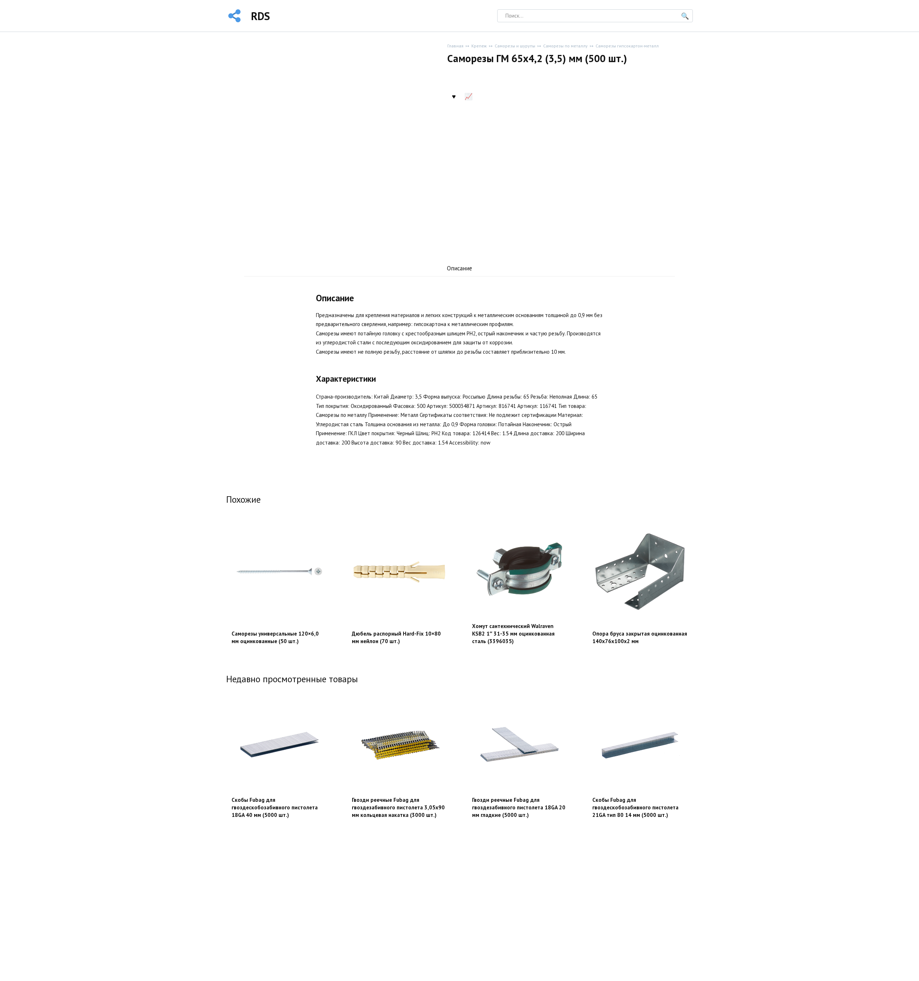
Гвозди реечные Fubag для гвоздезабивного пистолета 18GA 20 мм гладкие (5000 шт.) (518, 807)
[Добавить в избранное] (453, 95)
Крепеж (479, 45)
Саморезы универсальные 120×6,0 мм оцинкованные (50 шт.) (275, 637)
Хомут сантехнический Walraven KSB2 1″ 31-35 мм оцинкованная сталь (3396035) (513, 634)
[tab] (460, 268)
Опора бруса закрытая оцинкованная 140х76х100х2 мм (639, 637)
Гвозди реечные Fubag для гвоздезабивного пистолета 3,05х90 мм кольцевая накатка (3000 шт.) (398, 807)
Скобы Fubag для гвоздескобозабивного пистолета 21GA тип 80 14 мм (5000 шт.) (635, 807)
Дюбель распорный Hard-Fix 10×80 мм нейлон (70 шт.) (396, 637)
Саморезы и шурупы (515, 45)
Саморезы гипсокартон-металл (627, 45)
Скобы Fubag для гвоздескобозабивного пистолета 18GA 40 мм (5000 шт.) (275, 807)
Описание (459, 268)
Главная (455, 45)
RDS (260, 16)
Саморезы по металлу (565, 45)
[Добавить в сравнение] (468, 95)
